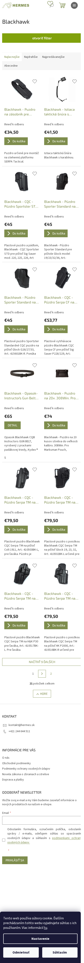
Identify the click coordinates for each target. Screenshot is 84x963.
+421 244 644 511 (19, 731)
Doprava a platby (13, 780)
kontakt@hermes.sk (22, 725)
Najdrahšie (31, 57)
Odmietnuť (20, 952)
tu (45, 927)
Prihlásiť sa (15, 860)
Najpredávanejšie (53, 57)
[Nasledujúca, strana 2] (42, 674)
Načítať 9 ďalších (42, 662)
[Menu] (74, 5)
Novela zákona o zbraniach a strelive (25, 774)
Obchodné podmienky (16, 763)
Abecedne (11, 66)
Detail (12, 425)
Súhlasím (60, 952)
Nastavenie (40, 938)
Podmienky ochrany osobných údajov (26, 769)
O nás (5, 758)
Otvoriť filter (42, 38)
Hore (44, 693)
